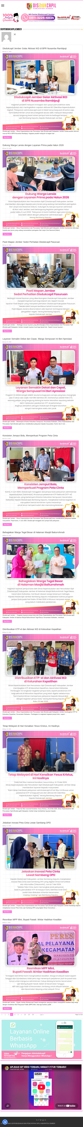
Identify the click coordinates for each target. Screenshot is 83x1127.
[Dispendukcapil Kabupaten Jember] (41, 6)
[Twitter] (41, 1120)
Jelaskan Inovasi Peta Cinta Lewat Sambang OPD (27, 822)
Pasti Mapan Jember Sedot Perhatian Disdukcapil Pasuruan (31, 242)
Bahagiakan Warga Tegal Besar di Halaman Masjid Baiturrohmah (34, 532)
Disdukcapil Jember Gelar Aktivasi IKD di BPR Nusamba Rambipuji (34, 48)
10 (25, 1014)
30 (33, 1014)
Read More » (7, 137)
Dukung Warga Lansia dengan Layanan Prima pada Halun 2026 (33, 145)
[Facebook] (38, 1120)
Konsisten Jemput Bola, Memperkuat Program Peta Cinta (30, 435)
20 (29, 1014)
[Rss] (37, 1120)
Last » (42, 1014)
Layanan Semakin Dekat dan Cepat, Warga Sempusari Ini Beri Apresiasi (37, 339)
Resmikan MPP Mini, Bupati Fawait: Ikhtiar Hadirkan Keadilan (32, 919)
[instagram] (45, 1120)
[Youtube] (43, 1120)
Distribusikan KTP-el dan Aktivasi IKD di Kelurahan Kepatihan (32, 629)
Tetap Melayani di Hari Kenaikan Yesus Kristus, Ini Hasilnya (31, 726)
